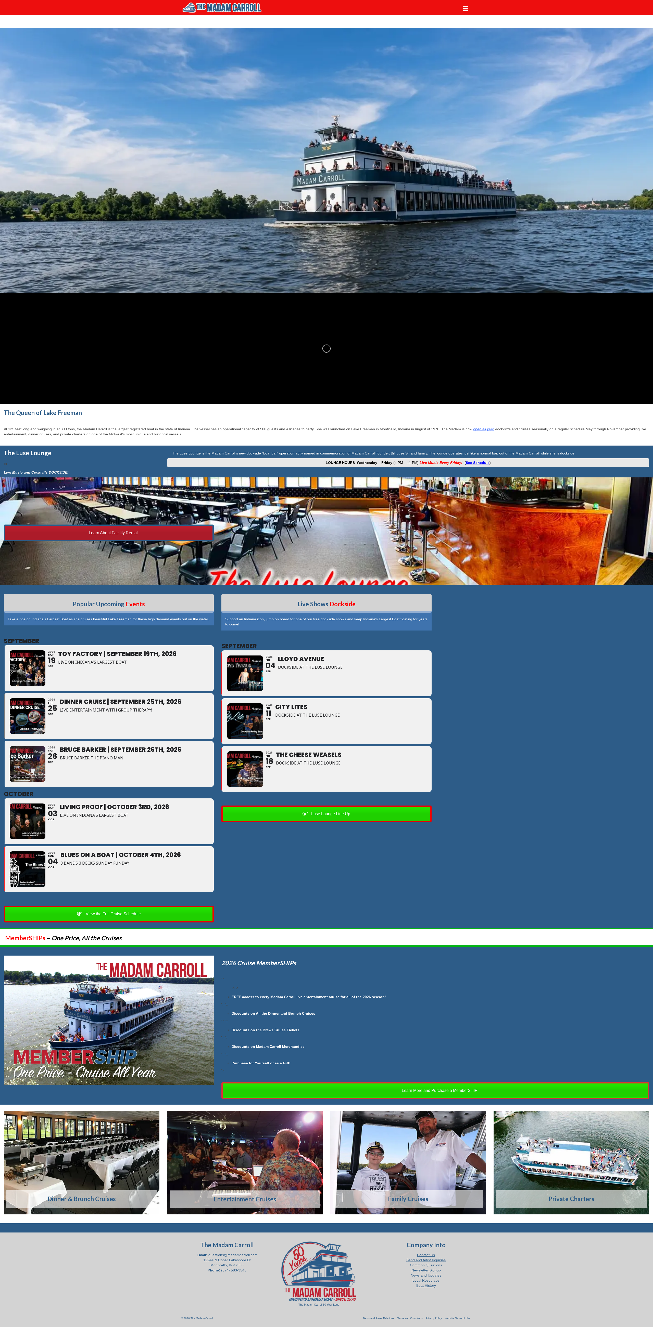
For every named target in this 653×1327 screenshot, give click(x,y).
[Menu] (465, 9)
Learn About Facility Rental (113, 533)
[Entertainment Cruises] (245, 1163)
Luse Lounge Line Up (330, 814)
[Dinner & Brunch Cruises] (81, 1162)
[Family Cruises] (408, 1162)
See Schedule (477, 463)
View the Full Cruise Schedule (113, 914)
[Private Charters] (571, 1162)
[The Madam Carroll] (227, 8)
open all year (483, 429)
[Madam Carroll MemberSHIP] (109, 1020)
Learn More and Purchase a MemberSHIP (439, 1090)
